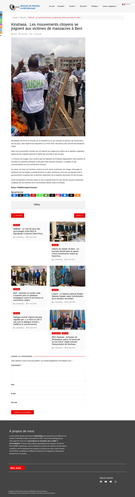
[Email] (46, 195)
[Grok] (52, 195)
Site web (14, 402)
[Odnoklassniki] (1, 27)
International (56, 333)
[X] (21, 195)
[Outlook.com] (65, 195)
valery (15, 34)
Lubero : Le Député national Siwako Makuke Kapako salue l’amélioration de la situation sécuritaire (67, 296)
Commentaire (16, 365)
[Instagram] (59, 195)
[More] (78, 195)
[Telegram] (1, 30)
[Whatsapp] (40, 195)
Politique (94, 6)
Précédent (19, 215)
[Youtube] (106, 482)
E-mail (13, 393)
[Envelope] (111, 482)
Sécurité (83, 6)
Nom (12, 384)
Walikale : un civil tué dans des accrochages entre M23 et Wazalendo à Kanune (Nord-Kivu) (28, 231)
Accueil (51, 6)
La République (19, 237)
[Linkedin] (27, 195)
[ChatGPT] (71, 195)
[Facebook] (14, 195)
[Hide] (1, 35)
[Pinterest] (33, 195)
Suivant (78, 215)
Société (72, 6)
